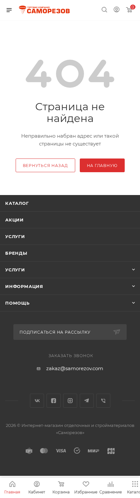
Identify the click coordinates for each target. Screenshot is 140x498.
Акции (14, 219)
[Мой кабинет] (116, 10)
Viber (103, 401)
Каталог (17, 203)
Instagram (70, 401)
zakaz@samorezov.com (74, 368)
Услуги (15, 236)
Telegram (87, 401)
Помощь (17, 303)
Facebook (54, 401)
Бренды (16, 253)
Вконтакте (37, 401)
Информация (24, 286)
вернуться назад (45, 165)
